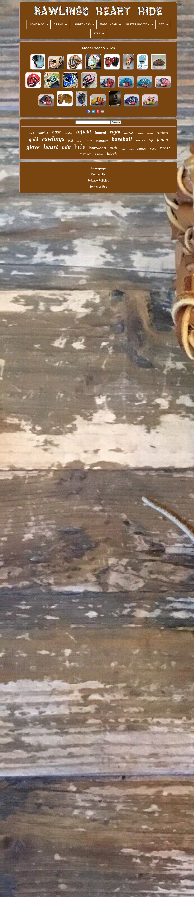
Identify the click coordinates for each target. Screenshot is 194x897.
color (140, 133)
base (56, 132)
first (165, 148)
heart (50, 146)
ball (70, 140)
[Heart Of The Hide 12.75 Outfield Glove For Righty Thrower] (115, 106)
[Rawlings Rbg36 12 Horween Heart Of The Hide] (158, 69)
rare (123, 148)
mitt (66, 147)
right (115, 132)
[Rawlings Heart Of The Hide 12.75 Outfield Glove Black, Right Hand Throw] (82, 106)
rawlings (53, 138)
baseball (122, 139)
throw (88, 140)
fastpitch (86, 154)
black (112, 153)
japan (162, 139)
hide (79, 146)
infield (83, 132)
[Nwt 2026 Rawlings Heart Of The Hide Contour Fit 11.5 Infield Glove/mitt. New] (98, 106)
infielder (99, 154)
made (79, 141)
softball (141, 148)
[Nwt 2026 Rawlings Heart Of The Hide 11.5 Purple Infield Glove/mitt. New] (132, 106)
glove (33, 146)
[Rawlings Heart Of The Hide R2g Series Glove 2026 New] (142, 69)
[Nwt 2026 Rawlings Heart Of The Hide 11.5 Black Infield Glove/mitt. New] (46, 106)
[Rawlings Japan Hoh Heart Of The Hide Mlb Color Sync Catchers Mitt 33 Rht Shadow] (75, 69)
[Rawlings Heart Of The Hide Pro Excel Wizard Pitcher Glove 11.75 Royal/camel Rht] (70, 88)
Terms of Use (98, 186)
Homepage (98, 168)
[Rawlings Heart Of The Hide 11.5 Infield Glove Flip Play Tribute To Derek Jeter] (38, 69)
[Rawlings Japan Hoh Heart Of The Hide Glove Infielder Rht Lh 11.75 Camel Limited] (56, 69)
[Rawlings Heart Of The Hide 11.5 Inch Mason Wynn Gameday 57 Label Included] (128, 69)
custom (150, 133)
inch (113, 148)
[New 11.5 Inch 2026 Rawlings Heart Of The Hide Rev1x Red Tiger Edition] (112, 69)
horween (97, 147)
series (140, 140)
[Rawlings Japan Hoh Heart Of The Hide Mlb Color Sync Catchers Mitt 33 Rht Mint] (93, 69)
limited (100, 132)
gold (33, 139)
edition (68, 133)
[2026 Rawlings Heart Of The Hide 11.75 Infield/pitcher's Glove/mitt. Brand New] (145, 88)
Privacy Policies (98, 180)
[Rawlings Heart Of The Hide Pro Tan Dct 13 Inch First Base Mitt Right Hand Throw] (65, 106)
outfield (129, 133)
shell (31, 133)
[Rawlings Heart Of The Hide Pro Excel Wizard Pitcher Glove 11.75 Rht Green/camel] (52, 88)
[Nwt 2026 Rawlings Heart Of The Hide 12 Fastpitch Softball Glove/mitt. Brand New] (150, 106)
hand (153, 148)
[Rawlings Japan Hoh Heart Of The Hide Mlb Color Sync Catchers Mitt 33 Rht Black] (33, 88)
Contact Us (98, 174)
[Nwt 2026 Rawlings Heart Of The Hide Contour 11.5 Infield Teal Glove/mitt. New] (126, 88)
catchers (162, 133)
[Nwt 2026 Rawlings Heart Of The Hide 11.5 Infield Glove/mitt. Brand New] (163, 88)
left (151, 140)
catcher (43, 133)
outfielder (102, 140)
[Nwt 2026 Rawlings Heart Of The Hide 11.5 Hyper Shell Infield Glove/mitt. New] (108, 88)
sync (131, 149)
